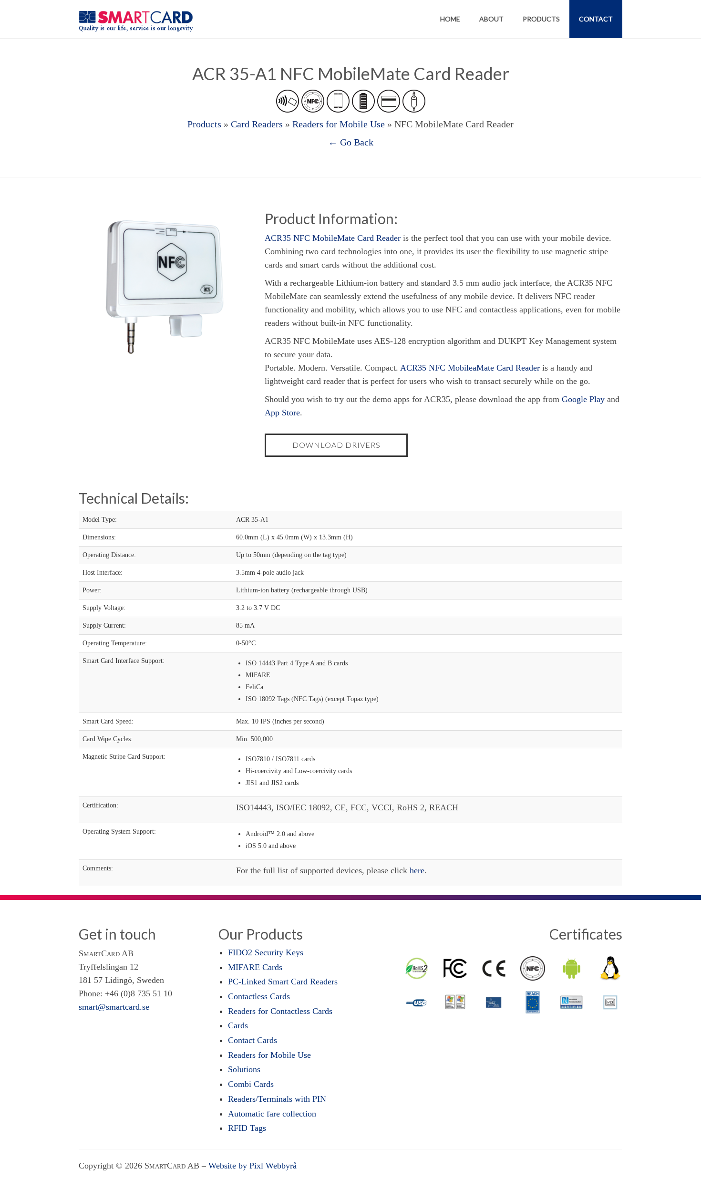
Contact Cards (252, 1040)
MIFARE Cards (255, 967)
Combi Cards (251, 1084)
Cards (238, 1025)
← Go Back (350, 142)
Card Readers (257, 124)
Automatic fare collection (272, 1113)
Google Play (583, 399)
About (491, 19)
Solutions (244, 1069)
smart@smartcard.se (114, 1007)
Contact (596, 19)
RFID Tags (247, 1128)
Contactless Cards (259, 996)
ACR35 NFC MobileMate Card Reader (333, 238)
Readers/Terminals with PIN (277, 1099)
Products (541, 19)
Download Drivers (336, 444)
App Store (282, 412)
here (417, 870)
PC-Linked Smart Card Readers (283, 981)
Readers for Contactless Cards (280, 1011)
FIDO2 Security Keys (265, 952)
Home (450, 19)
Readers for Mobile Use (338, 124)
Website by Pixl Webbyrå (252, 1165)
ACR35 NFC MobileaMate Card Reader (470, 367)
